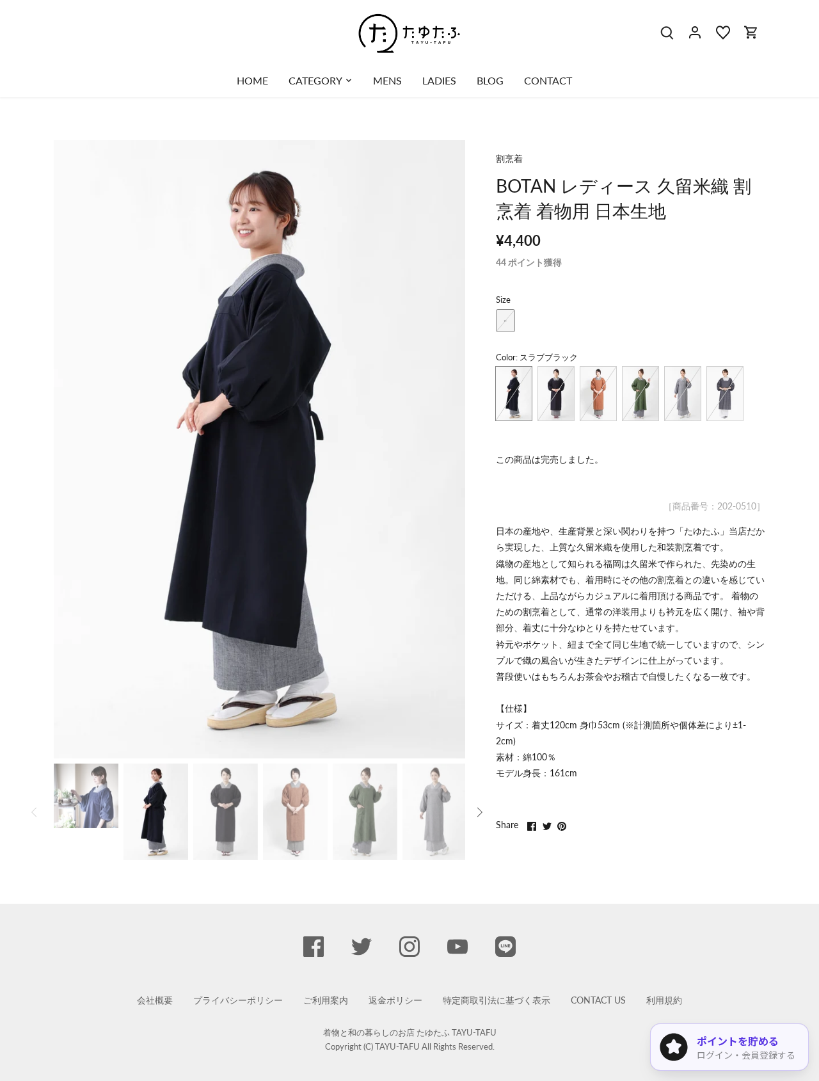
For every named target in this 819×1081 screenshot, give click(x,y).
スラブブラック (514, 393)
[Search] (667, 31)
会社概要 (155, 1000)
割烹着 (509, 158)
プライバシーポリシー (238, 1000)
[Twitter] (361, 946)
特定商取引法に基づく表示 (496, 1000)
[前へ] (73, 449)
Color (506, 357)
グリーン (640, 393)
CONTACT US (598, 1000)
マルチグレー (725, 393)
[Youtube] (457, 946)
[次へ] (446, 449)
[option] (260, 449)
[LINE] (505, 946)
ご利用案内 (325, 1000)
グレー (683, 393)
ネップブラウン (598, 393)
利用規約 (664, 1000)
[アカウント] (695, 31)
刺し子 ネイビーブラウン (556, 393)
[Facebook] (313, 946)
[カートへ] (751, 31)
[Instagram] (409, 946)
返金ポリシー (395, 1000)
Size (503, 300)
